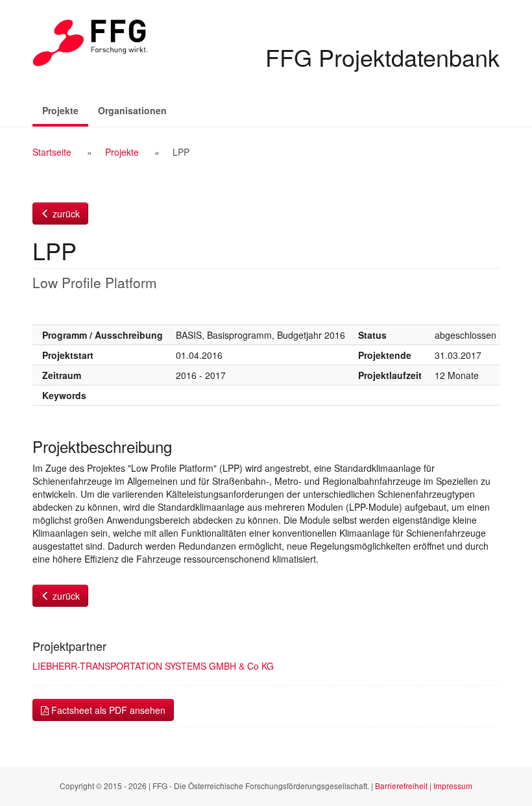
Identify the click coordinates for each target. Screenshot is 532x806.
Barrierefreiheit (401, 785)
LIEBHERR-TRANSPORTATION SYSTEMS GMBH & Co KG (153, 665)
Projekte (65, 110)
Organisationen (132, 110)
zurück (65, 213)
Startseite (51, 151)
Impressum (452, 785)
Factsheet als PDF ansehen (107, 709)
